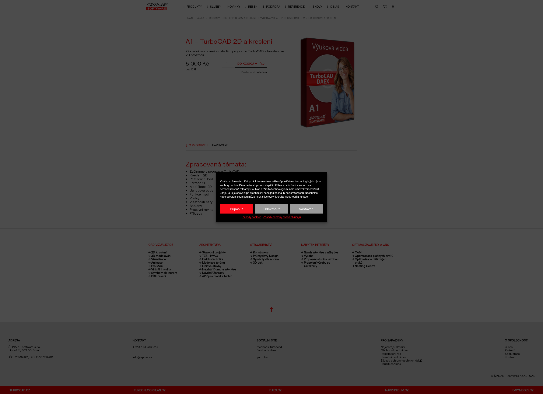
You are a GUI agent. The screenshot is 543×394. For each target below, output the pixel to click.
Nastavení (306, 209)
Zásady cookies (251, 217)
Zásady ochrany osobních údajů (282, 217)
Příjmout (236, 209)
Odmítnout (271, 209)
